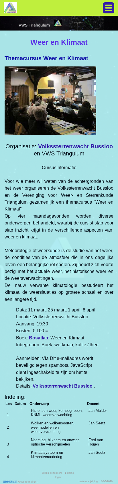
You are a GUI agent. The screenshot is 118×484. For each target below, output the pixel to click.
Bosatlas (38, 337)
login (58, 477)
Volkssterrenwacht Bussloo (75, 146)
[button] (108, 7)
